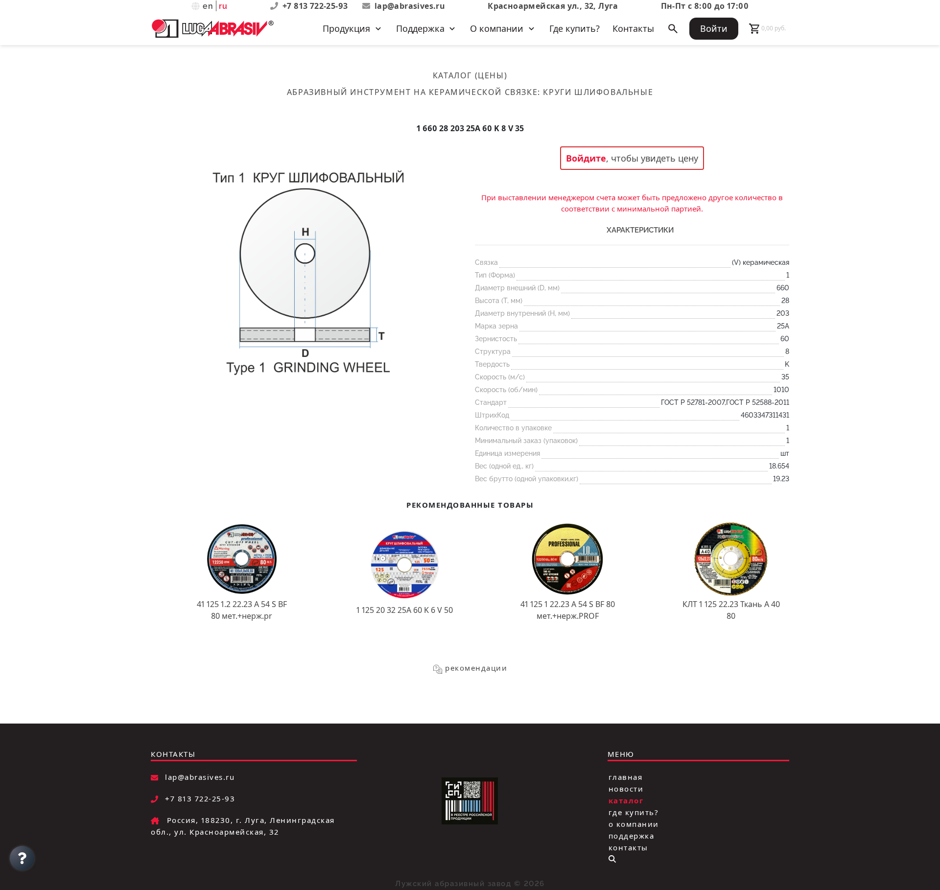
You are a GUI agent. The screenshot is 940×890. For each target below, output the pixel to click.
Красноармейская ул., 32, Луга (553, 5)
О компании (634, 824)
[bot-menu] (612, 859)
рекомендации (476, 668)
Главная (626, 777)
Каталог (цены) (470, 75)
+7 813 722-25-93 (316, 5)
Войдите (586, 158)
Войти (714, 28)
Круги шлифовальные (598, 92)
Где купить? (574, 28)
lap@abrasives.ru (410, 5)
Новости (626, 789)
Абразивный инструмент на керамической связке (412, 92)
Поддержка (632, 836)
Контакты (633, 28)
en (208, 6)
